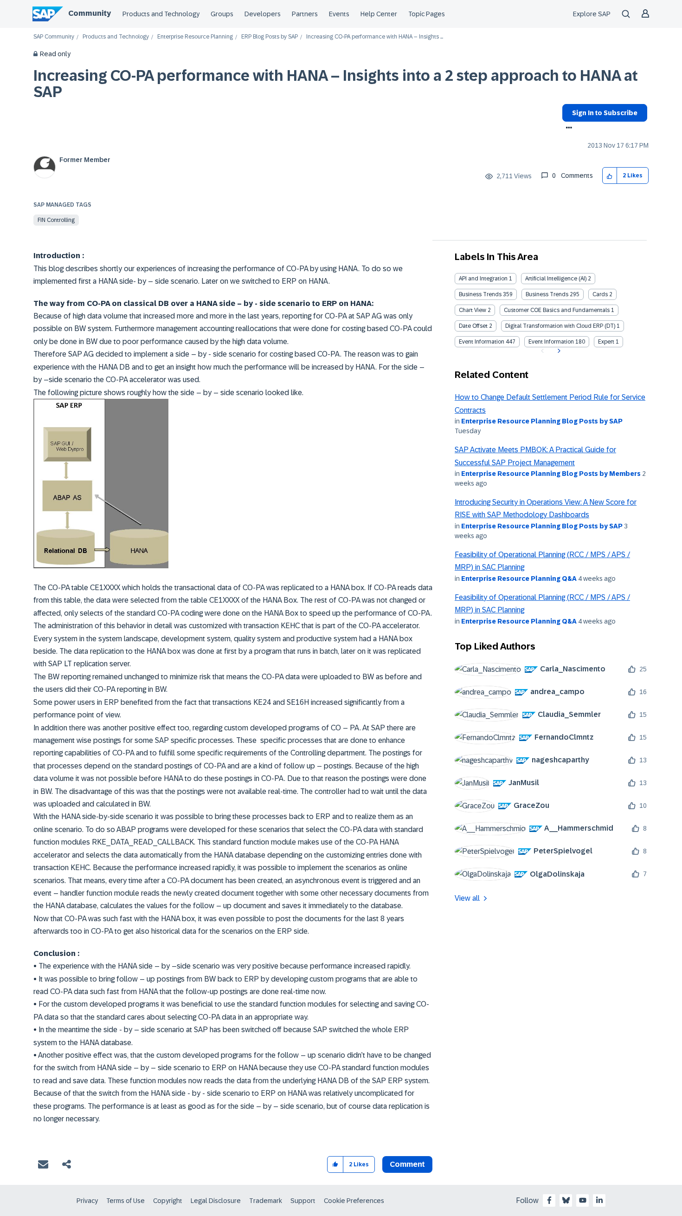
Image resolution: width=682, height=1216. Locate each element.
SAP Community (53, 37)
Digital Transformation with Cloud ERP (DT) (560, 326)
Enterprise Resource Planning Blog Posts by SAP (542, 421)
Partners (305, 14)
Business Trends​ (547, 294)
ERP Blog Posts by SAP (269, 37)
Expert (606, 341)
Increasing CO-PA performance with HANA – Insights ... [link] (374, 37)
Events (339, 14)
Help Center (378, 14)
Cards (600, 294)
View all (467, 898)
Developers (262, 14)
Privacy (87, 1200)
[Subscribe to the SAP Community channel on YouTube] (582, 1200)
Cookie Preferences (354, 1200)
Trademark (265, 1200)
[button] (610, 176)
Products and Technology (160, 14)
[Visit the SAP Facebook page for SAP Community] (549, 1200)
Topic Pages (426, 14)
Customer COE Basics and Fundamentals (557, 310)
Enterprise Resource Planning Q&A (519, 578)
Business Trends (480, 294)
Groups (222, 14)
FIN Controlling (56, 220)
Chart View (472, 310)
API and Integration (483, 278)
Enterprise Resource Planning (195, 37)
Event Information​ (551, 341)
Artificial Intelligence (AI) (555, 278)
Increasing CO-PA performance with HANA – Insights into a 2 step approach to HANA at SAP (335, 83)
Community (89, 13)
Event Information (481, 341)
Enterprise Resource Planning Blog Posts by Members (551, 473)
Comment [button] (407, 1164)
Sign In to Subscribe (604, 113)
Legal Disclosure (216, 1200)
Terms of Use (125, 1200)
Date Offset (473, 326)
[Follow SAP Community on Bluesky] (566, 1200)
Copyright (167, 1200)
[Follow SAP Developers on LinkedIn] (599, 1200)
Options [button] (567, 128)
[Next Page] (558, 351)
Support (302, 1200)
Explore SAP (592, 14)
